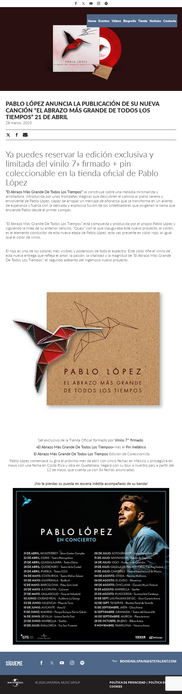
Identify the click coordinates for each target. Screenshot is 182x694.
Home (92, 21)
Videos (117, 21)
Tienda (143, 21)
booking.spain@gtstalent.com (148, 661)
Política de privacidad (127, 682)
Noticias (156, 21)
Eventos (104, 21)
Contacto (169, 21)
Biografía (130, 21)
